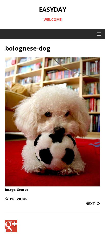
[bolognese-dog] (52, 183)
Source (22, 189)
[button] (98, 33)
